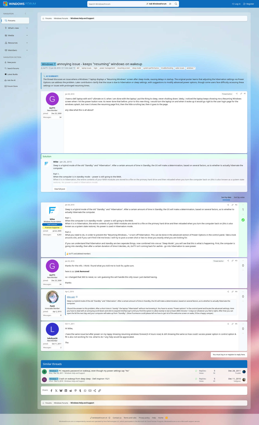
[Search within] (170, 4)
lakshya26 (52, 338)
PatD (52, 305)
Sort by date (226, 197)
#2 (236, 205)
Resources (13, 42)
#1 (245, 93)
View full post (59, 189)
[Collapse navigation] (25, 13)
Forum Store (12, 86)
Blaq (50, 373)
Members (12, 50)
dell (78, 68)
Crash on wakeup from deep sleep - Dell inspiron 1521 (84, 378)
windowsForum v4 (100, 418)
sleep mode (136, 68)
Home (160, 418)
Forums (11, 20)
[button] (27, 28)
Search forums (13, 68)
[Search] (176, 4)
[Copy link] (241, 94)
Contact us (117, 418)
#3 (236, 261)
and (80, 254)
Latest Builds (12, 74)
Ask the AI (11, 80)
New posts (11, 62)
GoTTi (45, 68)
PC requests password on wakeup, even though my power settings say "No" (94, 370)
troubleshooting (167, 68)
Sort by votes (239, 197)
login (95, 68)
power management (107, 68)
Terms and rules (130, 418)
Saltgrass (237, 381)
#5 (236, 324)
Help (154, 418)
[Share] (236, 94)
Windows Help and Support (75, 373)
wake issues (179, 68)
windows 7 (191, 68)
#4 (236, 292)
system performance (151, 68)
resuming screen (123, 68)
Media (11, 35)
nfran (51, 381)
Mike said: (71, 297)
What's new (13, 28)
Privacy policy (144, 418)
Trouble (238, 373)
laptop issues (86, 68)
